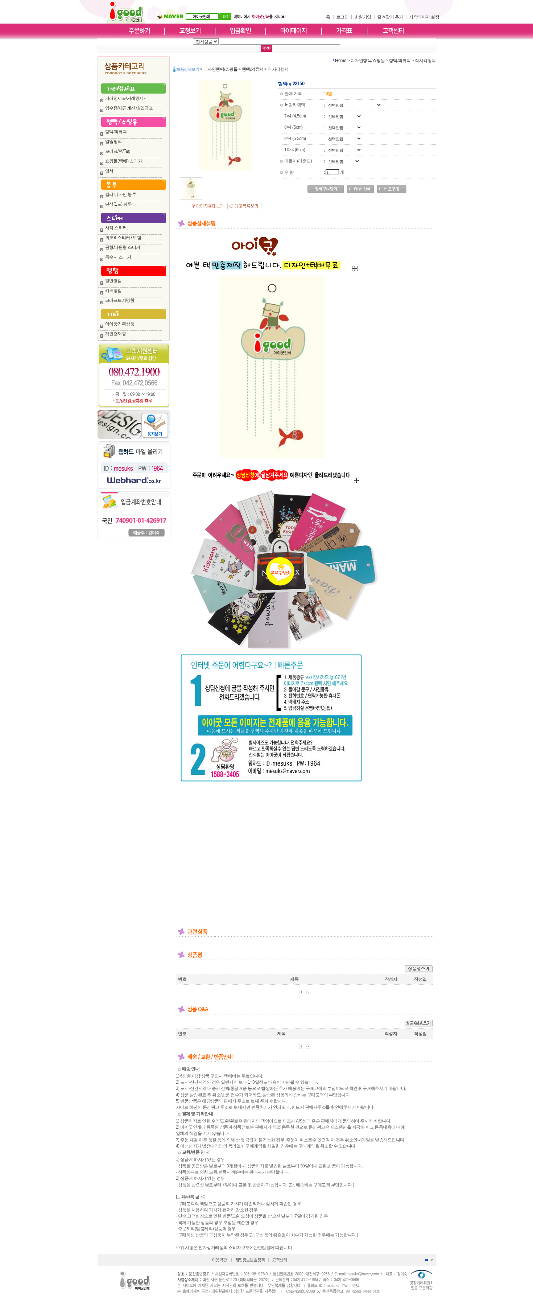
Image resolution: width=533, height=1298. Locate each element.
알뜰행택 (113, 141)
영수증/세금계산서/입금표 (129, 108)
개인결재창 (115, 333)
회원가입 (363, 17)
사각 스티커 (116, 227)
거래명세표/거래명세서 (126, 98)
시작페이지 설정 (424, 17)
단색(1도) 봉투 (118, 204)
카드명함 (113, 290)
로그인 (342, 17)
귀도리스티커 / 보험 (123, 237)
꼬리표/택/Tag (118, 151)
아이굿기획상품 (120, 323)
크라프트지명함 (120, 300)
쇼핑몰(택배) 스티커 (123, 161)
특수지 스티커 (118, 257)
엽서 (109, 170)
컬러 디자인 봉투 (120, 194)
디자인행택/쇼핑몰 (368, 60)
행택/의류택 (116, 131)
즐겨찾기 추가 (390, 17)
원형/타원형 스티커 (122, 247)
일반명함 (113, 280)
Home (340, 60)
